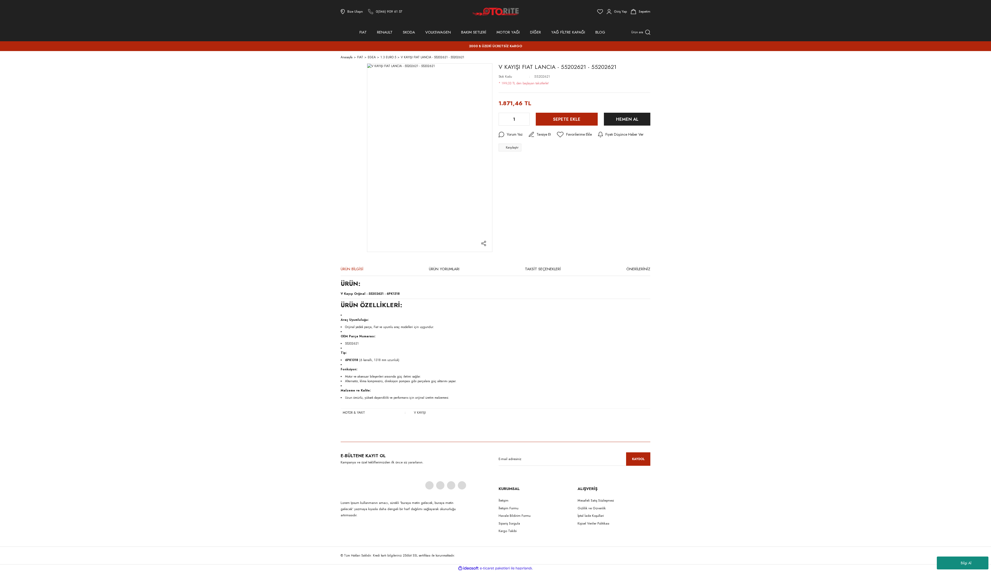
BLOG (600, 32)
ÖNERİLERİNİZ (638, 269)
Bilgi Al (966, 563)
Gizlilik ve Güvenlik (592, 508)
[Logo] (495, 11)
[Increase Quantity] (525, 119)
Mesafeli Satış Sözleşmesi (596, 500)
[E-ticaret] (495, 568)
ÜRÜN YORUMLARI (444, 269)
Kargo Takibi (508, 530)
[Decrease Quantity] (503, 119)
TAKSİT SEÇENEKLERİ (543, 269)
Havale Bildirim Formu (515, 515)
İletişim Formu (508, 508)
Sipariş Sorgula (509, 523)
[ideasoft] (468, 568)
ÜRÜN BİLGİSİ (352, 269)
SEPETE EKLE (566, 119)
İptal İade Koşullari (591, 515)
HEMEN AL (627, 119)
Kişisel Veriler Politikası (593, 523)
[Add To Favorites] (574, 134)
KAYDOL (638, 459)
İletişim (503, 500)
